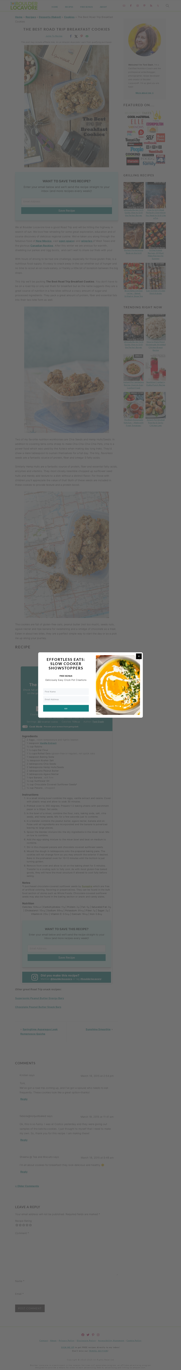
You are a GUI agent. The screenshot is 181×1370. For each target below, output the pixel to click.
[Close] (139, 656)
